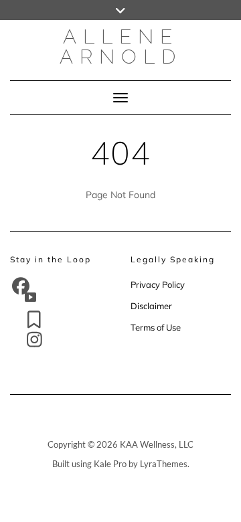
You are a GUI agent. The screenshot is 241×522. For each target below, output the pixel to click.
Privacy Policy (159, 284)
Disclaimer (151, 305)
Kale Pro (110, 463)
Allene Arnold (121, 46)
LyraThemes (163, 463)
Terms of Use (156, 327)
